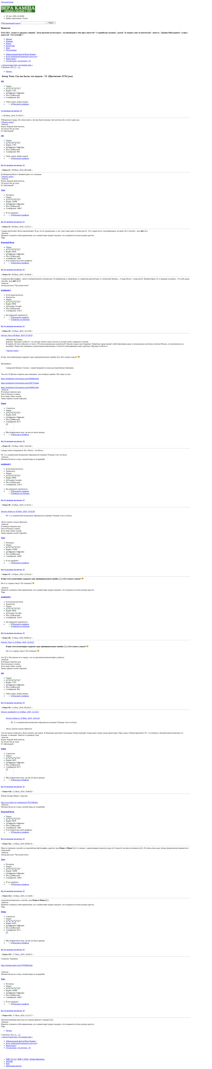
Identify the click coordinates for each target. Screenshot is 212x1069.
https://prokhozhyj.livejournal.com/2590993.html (20, 387)
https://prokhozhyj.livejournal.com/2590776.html (20, 383)
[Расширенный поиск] (10, 23)
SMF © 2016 (22, 1059)
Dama (3, 403)
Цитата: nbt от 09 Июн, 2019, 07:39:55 (17, 335)
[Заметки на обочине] (20, 319)
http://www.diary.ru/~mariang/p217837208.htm (19, 802)
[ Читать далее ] (7, 122)
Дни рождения (7, 2)
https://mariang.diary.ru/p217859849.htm (17, 965)
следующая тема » (25, 65)
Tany (3, 190)
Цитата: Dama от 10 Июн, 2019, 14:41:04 (18, 511)
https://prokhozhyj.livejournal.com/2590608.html (20, 379)
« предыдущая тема (9, 65)
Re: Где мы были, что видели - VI (13, 165)
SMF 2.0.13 (11, 1059)
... (17, 67)
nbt (2, 81)
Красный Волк (7, 242)
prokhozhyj (6, 290)
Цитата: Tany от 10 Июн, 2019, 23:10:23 (17, 642)
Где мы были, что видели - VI (11, 111)
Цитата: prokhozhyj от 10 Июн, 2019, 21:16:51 (20, 712)
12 (19, 67)
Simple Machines (37, 1059)
